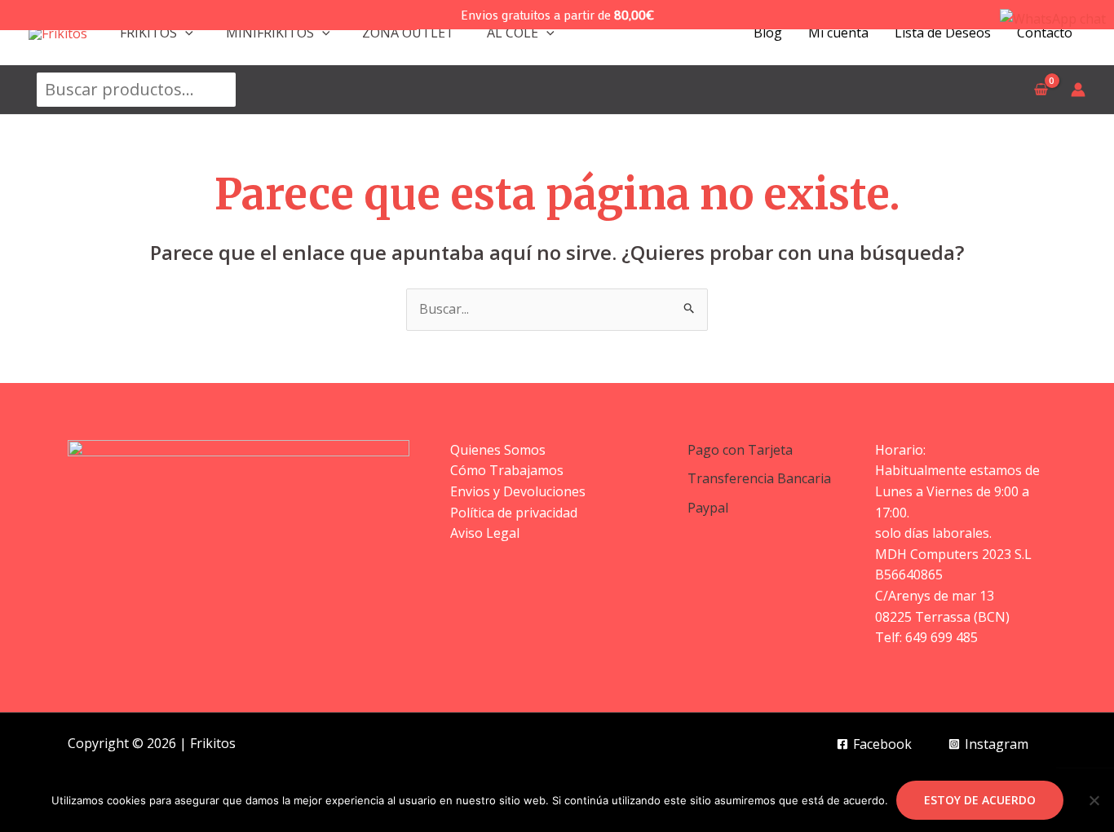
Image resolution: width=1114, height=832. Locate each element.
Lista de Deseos (943, 33)
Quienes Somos (498, 450)
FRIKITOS (148, 33)
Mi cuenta (838, 33)
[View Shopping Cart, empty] (1040, 90)
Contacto (1044, 33)
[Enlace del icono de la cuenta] (1078, 89)
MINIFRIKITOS (270, 33)
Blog (768, 33)
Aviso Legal (484, 533)
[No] (1093, 800)
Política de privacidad (513, 513)
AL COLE (512, 33)
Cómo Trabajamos (507, 470)
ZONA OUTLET (408, 33)
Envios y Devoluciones (518, 491)
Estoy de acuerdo (980, 800)
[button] (185, 33)
